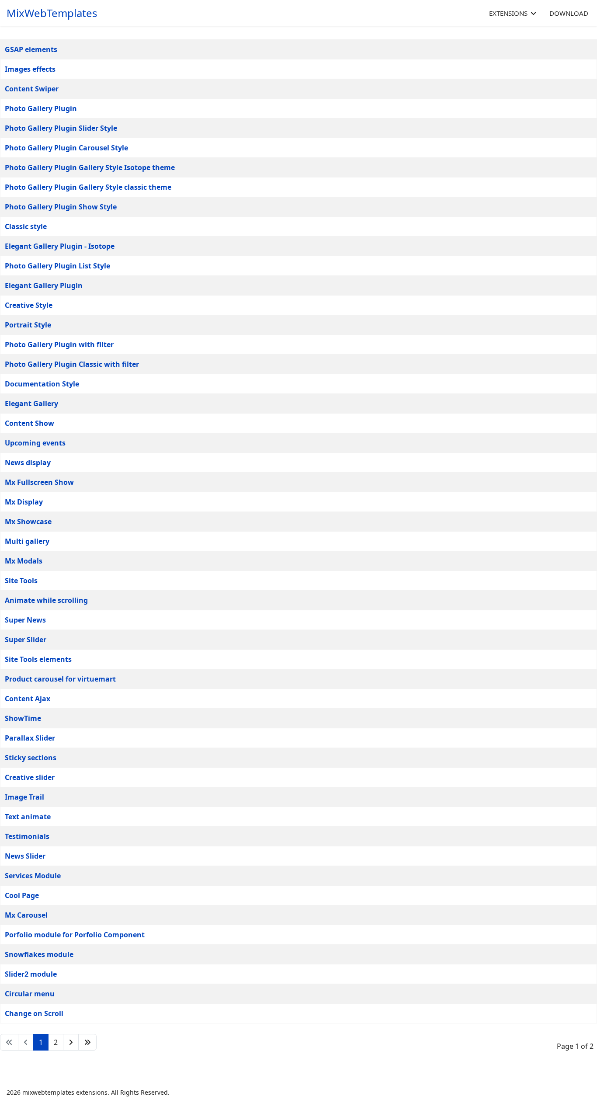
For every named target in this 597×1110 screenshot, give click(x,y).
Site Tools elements (38, 659)
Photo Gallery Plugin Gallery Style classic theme (88, 187)
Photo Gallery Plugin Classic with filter (72, 364)
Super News (25, 620)
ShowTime (23, 718)
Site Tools (21, 580)
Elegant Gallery (31, 403)
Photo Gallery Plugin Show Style (61, 207)
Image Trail (24, 797)
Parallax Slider (30, 738)
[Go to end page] (87, 1042)
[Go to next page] (71, 1042)
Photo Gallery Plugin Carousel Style (66, 148)
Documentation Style (42, 384)
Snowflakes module (39, 954)
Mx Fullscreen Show (39, 482)
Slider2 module (31, 974)
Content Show (29, 423)
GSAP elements (31, 49)
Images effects (30, 69)
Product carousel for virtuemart (60, 679)
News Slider (25, 856)
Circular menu (30, 994)
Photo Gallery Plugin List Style (57, 266)
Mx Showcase (28, 521)
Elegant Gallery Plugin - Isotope (60, 246)
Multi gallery (27, 541)
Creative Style (28, 305)
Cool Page (22, 895)
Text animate (28, 816)
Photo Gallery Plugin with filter (59, 344)
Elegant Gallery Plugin (44, 285)
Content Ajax (27, 698)
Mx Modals (23, 561)
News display (28, 462)
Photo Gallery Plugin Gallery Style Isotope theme (90, 167)
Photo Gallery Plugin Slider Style (61, 128)
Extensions (508, 13)
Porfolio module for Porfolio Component (75, 934)
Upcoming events (35, 443)
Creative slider (30, 777)
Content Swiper (32, 89)
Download (568, 13)
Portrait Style (28, 325)
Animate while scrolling (46, 600)
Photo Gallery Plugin (41, 108)
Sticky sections (30, 757)
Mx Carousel (26, 915)
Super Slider (25, 639)
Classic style (26, 226)
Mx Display (24, 502)
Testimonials (27, 836)
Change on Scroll (34, 1013)
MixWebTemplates (52, 13)
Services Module (33, 875)
